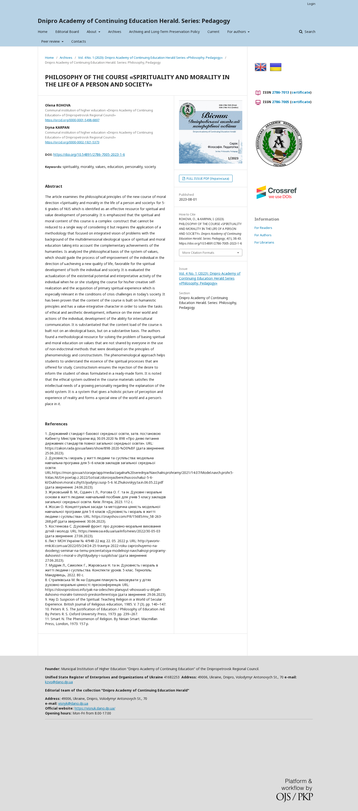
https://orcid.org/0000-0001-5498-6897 (72, 120)
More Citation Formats (198, 252)
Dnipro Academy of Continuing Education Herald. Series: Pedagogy (134, 21)
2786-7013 (280, 92)
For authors (237, 31)
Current (213, 31)
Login (311, 3)
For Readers (263, 227)
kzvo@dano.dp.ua (59, 682)
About (92, 31)
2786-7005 (280, 101)
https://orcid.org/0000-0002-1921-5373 (72, 142)
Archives (114, 31)
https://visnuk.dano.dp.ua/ (95, 708)
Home (42, 31)
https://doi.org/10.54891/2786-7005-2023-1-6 (89, 154)
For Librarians (264, 242)
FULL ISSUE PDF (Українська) (207, 178)
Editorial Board (67, 31)
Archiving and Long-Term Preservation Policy (164, 31)
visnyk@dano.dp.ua (73, 703)
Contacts (78, 41)
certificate (301, 92)
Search (309, 31)
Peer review (51, 41)
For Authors (263, 235)
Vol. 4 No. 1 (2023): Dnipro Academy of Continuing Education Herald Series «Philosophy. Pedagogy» (150, 57)
